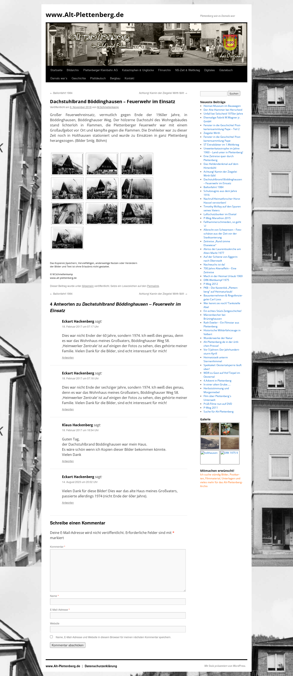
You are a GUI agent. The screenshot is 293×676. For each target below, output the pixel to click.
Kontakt (129, 78)
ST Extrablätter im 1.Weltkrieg (221, 144)
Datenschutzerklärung (101, 666)
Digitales (209, 70)
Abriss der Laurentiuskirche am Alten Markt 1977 (222, 251)
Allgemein (88, 286)
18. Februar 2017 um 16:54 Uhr (80, 430)
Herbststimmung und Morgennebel (216, 390)
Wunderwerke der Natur (218, 338)
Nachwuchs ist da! (214, 264)
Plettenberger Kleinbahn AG (100, 70)
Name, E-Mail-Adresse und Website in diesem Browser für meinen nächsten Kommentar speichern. (113, 637)
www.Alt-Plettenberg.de (85, 14)
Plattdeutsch (98, 78)
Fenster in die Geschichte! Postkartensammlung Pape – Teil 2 (222, 127)
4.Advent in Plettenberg (217, 380)
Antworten (68, 357)
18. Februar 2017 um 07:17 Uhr (80, 326)
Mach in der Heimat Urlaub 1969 (223, 276)
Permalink (153, 286)
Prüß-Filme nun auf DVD (218, 404)
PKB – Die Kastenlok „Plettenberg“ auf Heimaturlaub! (221, 289)
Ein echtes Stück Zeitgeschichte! (223, 311)
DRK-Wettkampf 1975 (216, 280)
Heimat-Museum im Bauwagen (222, 106)
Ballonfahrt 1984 (61, 93)
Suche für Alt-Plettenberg (219, 411)
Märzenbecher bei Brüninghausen (214, 316)
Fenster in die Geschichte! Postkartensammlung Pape (222, 139)
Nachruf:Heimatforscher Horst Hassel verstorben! (222, 200)
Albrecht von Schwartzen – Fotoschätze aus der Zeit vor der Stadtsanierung (223, 233)
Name (54, 596)
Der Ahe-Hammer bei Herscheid (223, 110)
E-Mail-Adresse (60, 609)
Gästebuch (226, 70)
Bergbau (115, 78)
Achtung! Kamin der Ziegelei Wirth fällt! (163, 93)
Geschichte (79, 78)
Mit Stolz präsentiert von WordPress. (225, 666)
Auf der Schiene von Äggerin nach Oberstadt (220, 258)
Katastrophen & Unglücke (138, 70)
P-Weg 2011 (211, 407)
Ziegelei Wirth (212, 133)
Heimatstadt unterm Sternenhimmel (216, 359)
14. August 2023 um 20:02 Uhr (80, 482)
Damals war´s (58, 78)
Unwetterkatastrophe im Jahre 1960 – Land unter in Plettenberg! (223, 150)
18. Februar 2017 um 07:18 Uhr (80, 378)
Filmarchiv (164, 70)
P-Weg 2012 (211, 284)
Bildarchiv (73, 70)
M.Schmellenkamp (108, 107)
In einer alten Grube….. (217, 384)
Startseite (56, 70)
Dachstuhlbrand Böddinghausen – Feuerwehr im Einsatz (223, 181)
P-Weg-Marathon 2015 (217, 218)
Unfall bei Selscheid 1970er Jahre (223, 113)
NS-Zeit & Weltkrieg (187, 70)
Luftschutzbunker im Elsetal (220, 214)
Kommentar (57, 546)
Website (54, 623)
